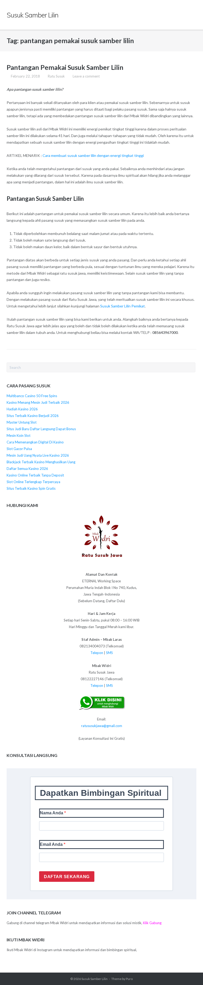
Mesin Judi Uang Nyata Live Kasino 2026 (38, 455)
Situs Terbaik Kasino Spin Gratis (31, 488)
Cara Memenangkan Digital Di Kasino (35, 442)
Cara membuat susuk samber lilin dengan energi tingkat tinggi (93, 155)
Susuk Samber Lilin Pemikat (122, 306)
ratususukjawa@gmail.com (101, 726)
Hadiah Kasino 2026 (22, 409)
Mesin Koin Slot (18, 435)
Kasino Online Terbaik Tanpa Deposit (35, 475)
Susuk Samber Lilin (94, 979)
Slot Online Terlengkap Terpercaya (33, 482)
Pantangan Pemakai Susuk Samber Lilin (65, 67)
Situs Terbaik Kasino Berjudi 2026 (33, 416)
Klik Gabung (152, 923)
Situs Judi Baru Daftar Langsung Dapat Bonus (41, 429)
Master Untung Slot (21, 422)
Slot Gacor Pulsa (19, 449)
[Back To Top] (189, 971)
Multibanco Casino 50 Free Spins (32, 396)
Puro (129, 979)
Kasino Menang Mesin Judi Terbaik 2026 (38, 402)
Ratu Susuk (56, 76)
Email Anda (52, 844)
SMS (109, 653)
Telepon (96, 653)
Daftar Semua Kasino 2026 (27, 468)
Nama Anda (52, 813)
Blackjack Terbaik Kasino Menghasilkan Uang (41, 462)
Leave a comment (86, 76)
